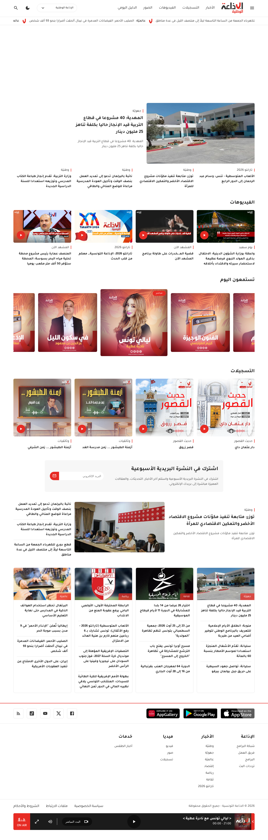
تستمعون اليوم (237, 280)
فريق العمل (246, 753)
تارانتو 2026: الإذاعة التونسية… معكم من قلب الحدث (105, 256)
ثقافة (186, 596)
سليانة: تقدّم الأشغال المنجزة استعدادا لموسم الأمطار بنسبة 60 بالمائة (227, 651)
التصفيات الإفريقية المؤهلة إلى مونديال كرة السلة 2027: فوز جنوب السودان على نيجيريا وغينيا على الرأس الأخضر (104, 659)
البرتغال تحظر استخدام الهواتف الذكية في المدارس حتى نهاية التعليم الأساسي (44, 611)
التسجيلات (190, 8)
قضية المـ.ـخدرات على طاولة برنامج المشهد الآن (167, 256)
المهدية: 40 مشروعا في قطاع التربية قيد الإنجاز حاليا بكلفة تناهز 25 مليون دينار (109, 125)
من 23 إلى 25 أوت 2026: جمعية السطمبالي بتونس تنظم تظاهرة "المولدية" (166, 631)
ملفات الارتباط (57, 806)
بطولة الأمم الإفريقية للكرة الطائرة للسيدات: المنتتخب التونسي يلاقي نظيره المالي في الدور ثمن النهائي (103, 682)
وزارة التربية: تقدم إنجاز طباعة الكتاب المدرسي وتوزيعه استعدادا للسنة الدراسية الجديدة (44, 181)
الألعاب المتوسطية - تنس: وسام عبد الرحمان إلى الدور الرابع (227, 179)
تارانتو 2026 (245, 170)
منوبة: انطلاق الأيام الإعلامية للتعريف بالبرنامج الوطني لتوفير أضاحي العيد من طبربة (228, 631)
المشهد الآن (182, 247)
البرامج (250, 760)
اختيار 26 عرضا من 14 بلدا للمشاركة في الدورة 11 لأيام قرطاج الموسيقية (165, 611)
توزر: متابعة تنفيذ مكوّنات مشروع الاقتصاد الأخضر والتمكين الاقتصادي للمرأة (166, 181)
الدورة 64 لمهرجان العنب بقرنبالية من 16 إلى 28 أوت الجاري (165, 669)
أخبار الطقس (123, 746)
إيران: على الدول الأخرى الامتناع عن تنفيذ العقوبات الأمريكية (42, 664)
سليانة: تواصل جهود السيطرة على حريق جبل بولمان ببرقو (228, 669)
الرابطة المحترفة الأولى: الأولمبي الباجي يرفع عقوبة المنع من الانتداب (105, 611)
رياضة (125, 596)
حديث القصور (243, 441)
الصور (147, 8)
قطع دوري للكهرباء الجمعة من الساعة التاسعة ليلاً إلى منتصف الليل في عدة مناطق (42, 550)
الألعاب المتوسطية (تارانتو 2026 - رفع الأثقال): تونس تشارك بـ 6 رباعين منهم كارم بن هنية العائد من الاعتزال (104, 634)
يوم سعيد (246, 247)
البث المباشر (73, 821)
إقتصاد (209, 766)
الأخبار (210, 8)
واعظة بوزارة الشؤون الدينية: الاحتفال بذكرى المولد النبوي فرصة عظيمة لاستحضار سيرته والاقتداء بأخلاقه (227, 259)
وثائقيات (124, 441)
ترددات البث (247, 766)
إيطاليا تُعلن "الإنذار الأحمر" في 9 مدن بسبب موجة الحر (44, 629)
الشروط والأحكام (26, 806)
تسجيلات (166, 760)
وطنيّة (187, 170)
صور (170, 753)
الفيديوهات (167, 8)
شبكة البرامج (246, 746)
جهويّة (137, 111)
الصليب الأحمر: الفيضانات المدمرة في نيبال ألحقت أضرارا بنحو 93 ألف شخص (117, 21)
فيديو (169, 746)
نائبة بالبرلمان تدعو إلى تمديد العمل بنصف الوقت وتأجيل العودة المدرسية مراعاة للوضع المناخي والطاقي (104, 181)
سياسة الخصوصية (88, 806)
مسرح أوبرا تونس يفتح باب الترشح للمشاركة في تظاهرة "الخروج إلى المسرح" (169, 651)
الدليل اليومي (127, 8)
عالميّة (64, 596)
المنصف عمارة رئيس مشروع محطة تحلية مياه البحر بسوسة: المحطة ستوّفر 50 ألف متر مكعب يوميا (45, 259)
